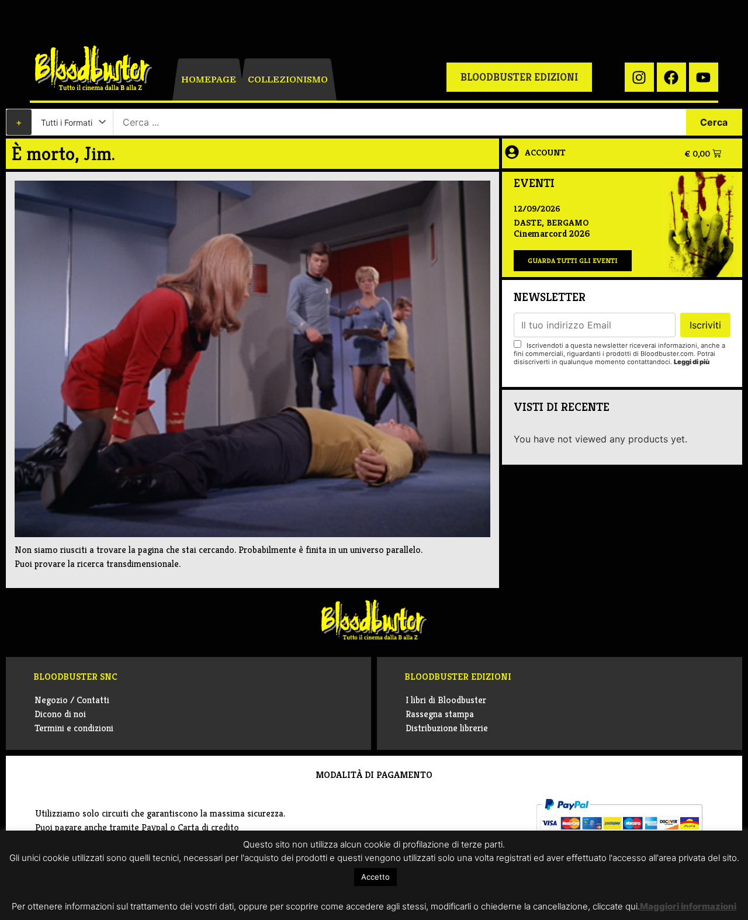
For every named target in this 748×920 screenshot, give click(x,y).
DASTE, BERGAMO (551, 222)
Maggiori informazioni (688, 906)
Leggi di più (691, 362)
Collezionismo (288, 79)
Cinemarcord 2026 (552, 233)
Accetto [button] (375, 876)
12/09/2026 (537, 208)
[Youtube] (703, 77)
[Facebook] (671, 77)
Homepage (208, 79)
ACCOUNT (545, 152)
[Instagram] (639, 77)
